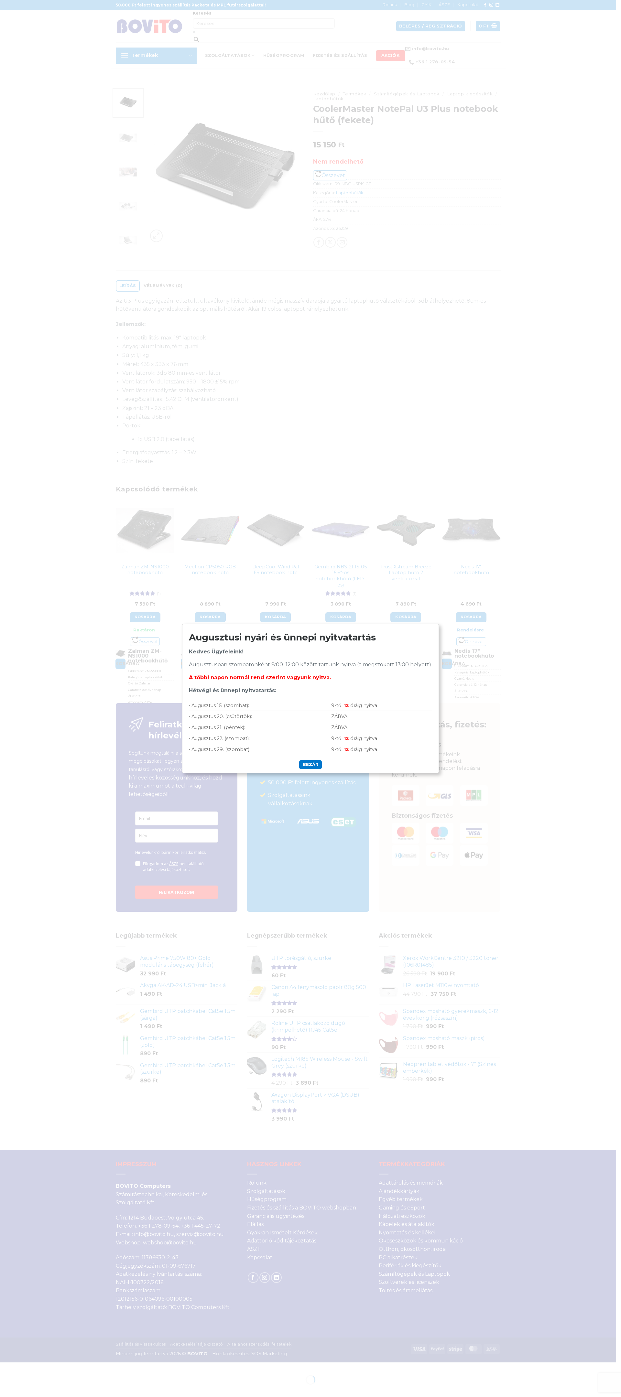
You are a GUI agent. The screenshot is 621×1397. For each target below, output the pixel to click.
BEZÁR (311, 764)
